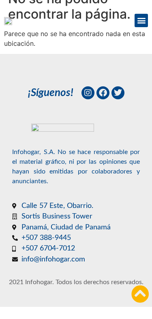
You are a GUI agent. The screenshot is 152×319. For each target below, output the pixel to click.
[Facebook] (102, 92)
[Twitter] (117, 92)
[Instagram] (87, 92)
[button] (141, 20)
